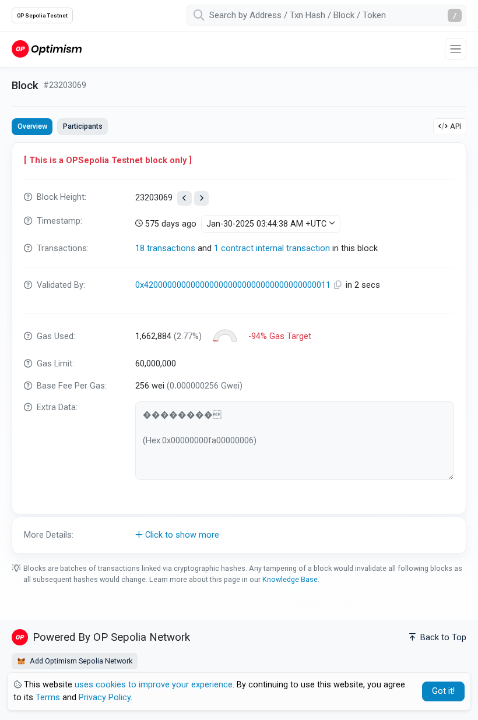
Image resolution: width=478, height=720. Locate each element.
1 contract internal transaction (272, 248)
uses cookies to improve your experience (154, 685)
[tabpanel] (239, 348)
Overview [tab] (32, 126)
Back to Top (442, 638)
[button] (239, 535)
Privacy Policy (105, 698)
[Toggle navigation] (455, 49)
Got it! (443, 691)
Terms (48, 698)
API (455, 126)
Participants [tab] (83, 126)
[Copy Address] (339, 285)
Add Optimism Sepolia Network (80, 661)
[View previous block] (184, 198)
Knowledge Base (290, 579)
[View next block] (201, 198)
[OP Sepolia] (47, 49)
